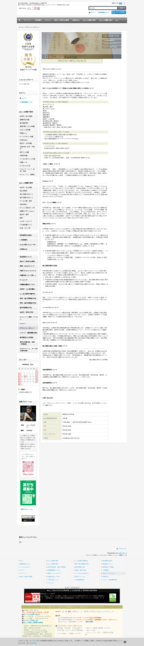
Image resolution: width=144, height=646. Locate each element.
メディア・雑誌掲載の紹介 (29, 333)
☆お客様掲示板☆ (80, 579)
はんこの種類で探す (52, 564)
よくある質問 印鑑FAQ (27, 294)
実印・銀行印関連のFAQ (28, 303)
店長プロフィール (27, 509)
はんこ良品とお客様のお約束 (33, 622)
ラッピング (23, 280)
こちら (35, 643)
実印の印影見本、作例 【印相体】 (27, 343)
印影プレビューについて (28, 271)
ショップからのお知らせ (82, 573)
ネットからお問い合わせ (32, 614)
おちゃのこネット (121, 553)
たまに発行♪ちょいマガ (27, 244)
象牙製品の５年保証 (26, 337)
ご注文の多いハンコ (52, 579)
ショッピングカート (25, 567)
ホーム (22, 560)
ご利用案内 (23, 240)
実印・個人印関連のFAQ (28, 298)
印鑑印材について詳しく (28, 275)
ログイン (93, 12)
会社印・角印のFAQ (26, 312)
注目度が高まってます (53, 576)
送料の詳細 (89, 622)
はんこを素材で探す (52, 560)
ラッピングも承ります (31, 620)
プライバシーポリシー (27, 328)
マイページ (23, 573)
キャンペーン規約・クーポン (29, 318)
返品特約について (26, 257)
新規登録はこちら (104, 12)
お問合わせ (23, 249)
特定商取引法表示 (26, 235)
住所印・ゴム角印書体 (27, 289)
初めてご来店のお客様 (27, 261)
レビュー (23, 323)
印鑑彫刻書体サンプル (27, 284)
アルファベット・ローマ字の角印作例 (29, 349)
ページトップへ (123, 548)
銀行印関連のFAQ (26, 307)
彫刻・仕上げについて (27, 266)
